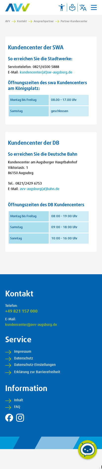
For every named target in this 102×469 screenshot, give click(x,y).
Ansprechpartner (44, 21)
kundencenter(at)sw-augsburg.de (46, 72)
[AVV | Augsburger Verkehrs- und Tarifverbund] (17, 7)
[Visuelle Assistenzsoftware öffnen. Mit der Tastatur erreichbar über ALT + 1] (62, 7)
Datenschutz (23, 358)
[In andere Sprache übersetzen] (83, 7)
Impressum (22, 351)
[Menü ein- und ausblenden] (94, 7)
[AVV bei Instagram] (20, 418)
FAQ (17, 407)
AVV (7, 21)
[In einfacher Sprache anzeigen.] (72, 7)
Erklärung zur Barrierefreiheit (37, 372)
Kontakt (22, 21)
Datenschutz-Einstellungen (35, 365)
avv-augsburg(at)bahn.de (39, 189)
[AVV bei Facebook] (9, 418)
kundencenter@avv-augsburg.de (31, 325)
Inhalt (18, 400)
